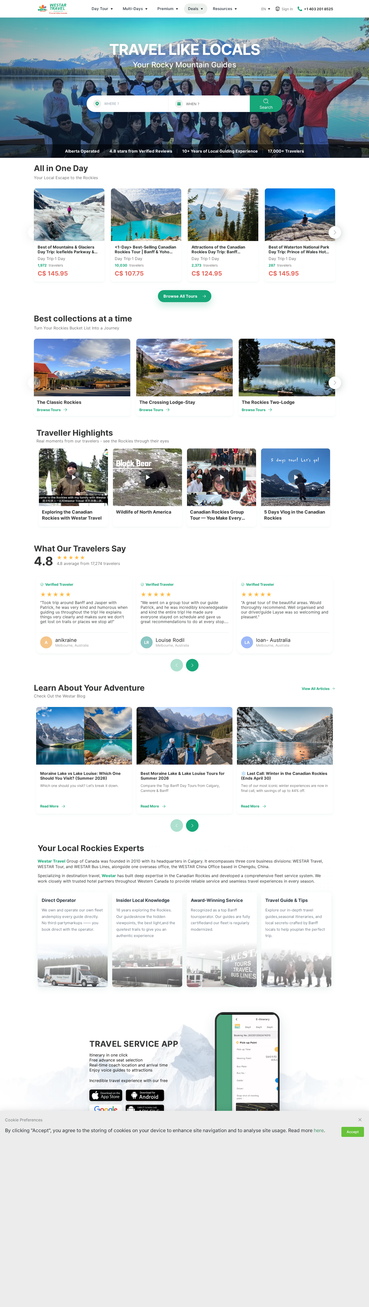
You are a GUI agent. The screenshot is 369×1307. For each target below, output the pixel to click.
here (319, 1130)
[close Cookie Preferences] (360, 1120)
